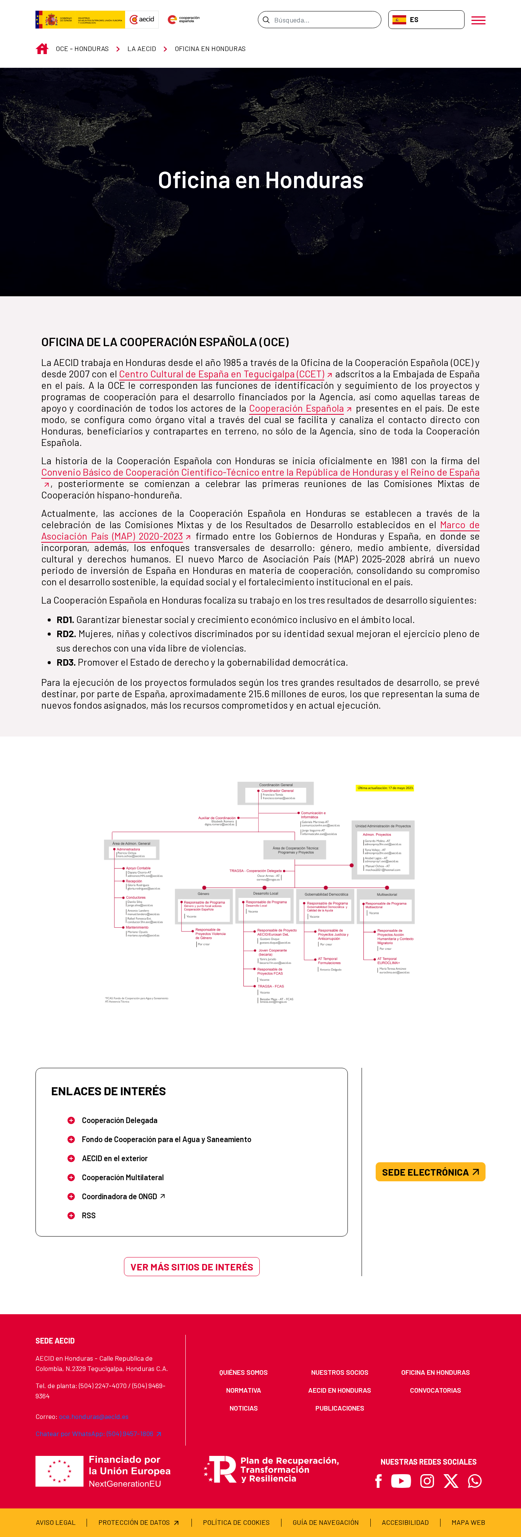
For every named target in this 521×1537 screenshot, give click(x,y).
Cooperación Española (296, 408)
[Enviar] (266, 19)
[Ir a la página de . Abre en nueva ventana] (142, 20)
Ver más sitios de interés (191, 1266)
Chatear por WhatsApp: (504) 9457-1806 (94, 1433)
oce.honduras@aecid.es (94, 1416)
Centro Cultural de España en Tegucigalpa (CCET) (221, 373)
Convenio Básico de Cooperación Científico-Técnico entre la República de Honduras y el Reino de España (260, 472)
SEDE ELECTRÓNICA (425, 1172)
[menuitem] (243, 1372)
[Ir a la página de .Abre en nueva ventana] (80, 20)
